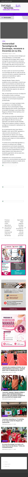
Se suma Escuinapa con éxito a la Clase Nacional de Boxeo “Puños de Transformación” (13, 445)
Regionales (7, 464)
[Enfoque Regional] (11, 7)
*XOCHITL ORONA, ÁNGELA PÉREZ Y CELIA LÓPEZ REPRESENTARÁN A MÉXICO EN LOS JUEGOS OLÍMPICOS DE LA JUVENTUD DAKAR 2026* (13, 395)
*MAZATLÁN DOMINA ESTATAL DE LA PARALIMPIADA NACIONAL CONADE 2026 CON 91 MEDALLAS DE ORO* (13, 368)
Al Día (6, 462)
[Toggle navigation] (14, 14)
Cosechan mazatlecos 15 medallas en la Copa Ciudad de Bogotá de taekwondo (13, 420)
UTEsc (3, 41)
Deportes (5, 363)
